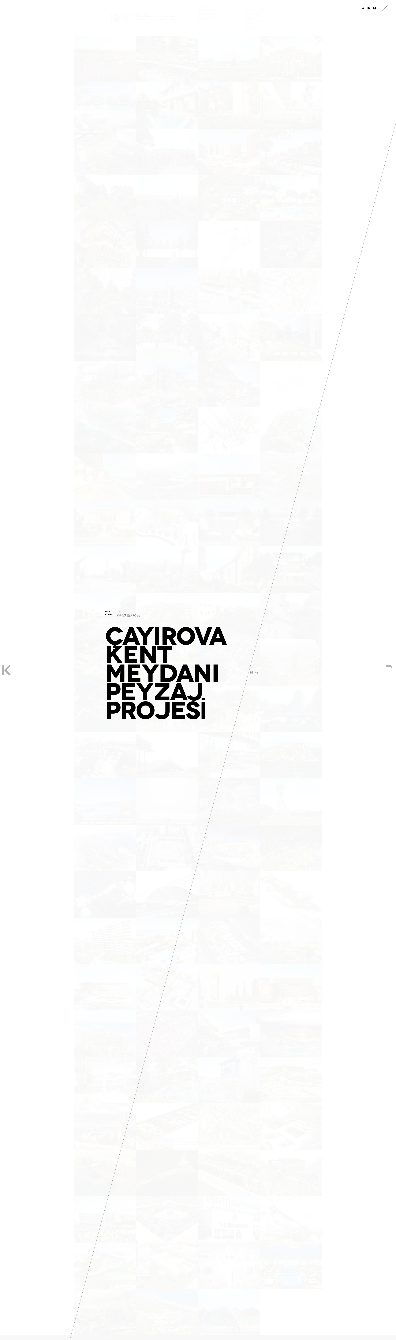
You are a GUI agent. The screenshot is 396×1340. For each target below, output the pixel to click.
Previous (6, 670)
